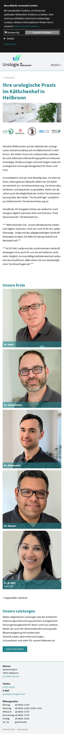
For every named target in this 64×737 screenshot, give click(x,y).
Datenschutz (9, 729)
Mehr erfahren (15, 649)
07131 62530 (9, 687)
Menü (55, 65)
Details (10, 38)
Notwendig (13, 32)
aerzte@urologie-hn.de (14, 694)
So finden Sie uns (11, 676)
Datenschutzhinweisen (26, 26)
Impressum (10, 44)
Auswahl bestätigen (42, 32)
